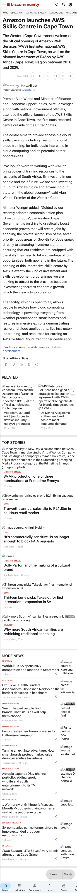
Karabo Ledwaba (12, 575)
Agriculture (56, 12)
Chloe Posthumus (10, 859)
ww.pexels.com (28, 90)
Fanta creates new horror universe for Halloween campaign (29, 733)
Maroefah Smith (10, 817)
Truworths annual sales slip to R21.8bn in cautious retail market (37, 510)
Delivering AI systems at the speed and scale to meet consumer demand (55, 418)
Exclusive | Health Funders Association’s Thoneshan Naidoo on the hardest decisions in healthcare (30, 689)
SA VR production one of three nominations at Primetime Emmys (31, 478)
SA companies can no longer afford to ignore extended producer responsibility (29, 831)
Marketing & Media (35, 12)
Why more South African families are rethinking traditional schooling (33, 631)
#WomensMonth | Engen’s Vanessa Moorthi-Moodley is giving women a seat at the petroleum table (28, 808)
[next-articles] (73, 391)
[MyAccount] (71, 4)
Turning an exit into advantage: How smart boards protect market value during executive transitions (28, 754)
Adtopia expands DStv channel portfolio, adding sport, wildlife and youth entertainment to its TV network (24, 781)
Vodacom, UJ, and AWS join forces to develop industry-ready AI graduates (17, 418)
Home (5, 12)
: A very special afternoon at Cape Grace (30, 853)
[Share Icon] (56, 674)
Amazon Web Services (34, 347)
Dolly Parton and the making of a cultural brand (37, 567)
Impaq (7, 639)
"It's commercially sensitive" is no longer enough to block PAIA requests (36, 539)
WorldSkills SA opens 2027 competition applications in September (30, 668)
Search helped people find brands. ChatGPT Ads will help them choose (24, 712)
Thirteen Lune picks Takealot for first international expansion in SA (33, 599)
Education (17, 12)
